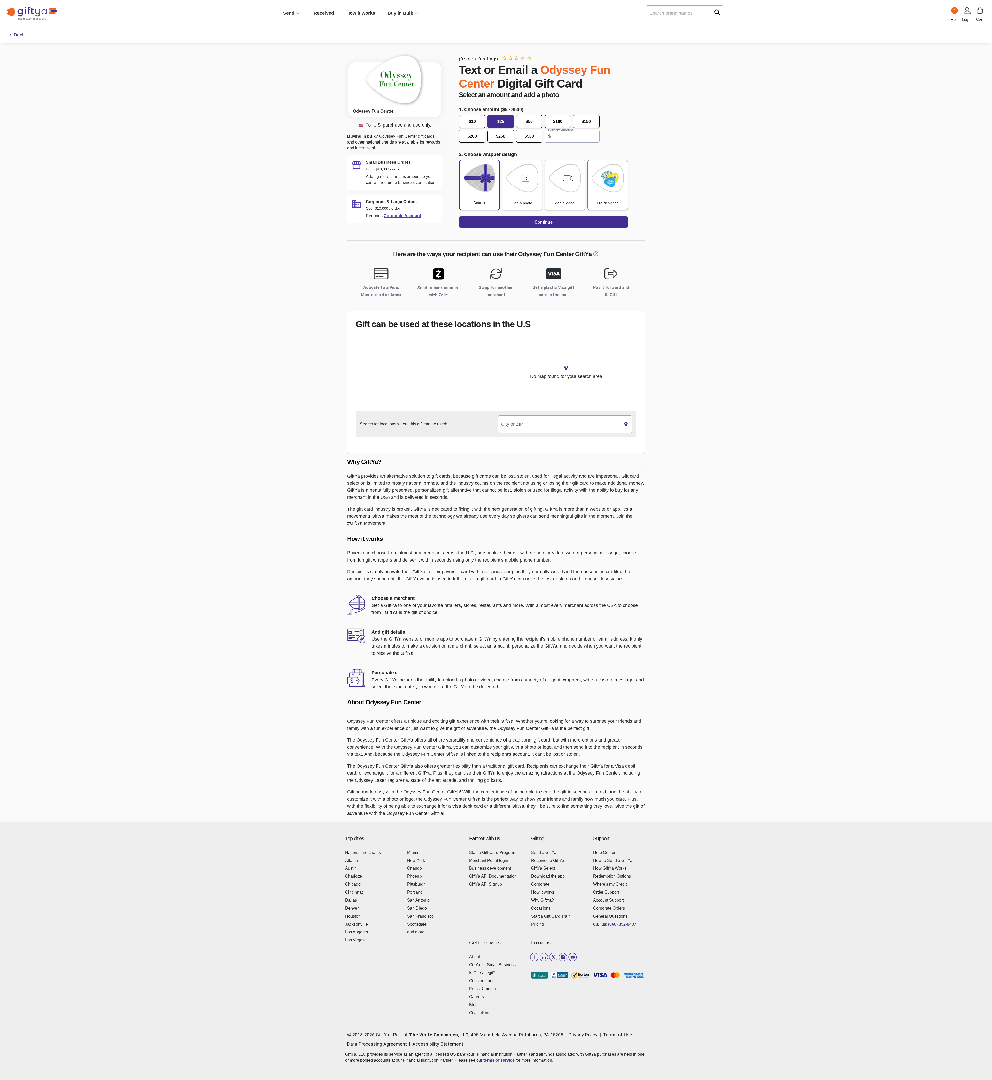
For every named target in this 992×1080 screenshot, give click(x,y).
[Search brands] (717, 12)
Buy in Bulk (400, 13)
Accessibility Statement (437, 1044)
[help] (596, 255)
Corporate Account (402, 216)
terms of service (499, 1060)
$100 (557, 121)
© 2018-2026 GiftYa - (369, 1034)
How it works (360, 13)
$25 (500, 121)
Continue (543, 222)
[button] (496, 462)
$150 (586, 121)
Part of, (478, 1034)
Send (289, 13)
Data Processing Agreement (377, 1044)
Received (324, 13)
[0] (980, 10)
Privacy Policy (583, 1034)
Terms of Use (617, 1034)
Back (19, 34)
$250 (500, 136)
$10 (472, 121)
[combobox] (559, 424)
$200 (472, 136)
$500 (529, 136)
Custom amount (560, 130)
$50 (529, 121)
